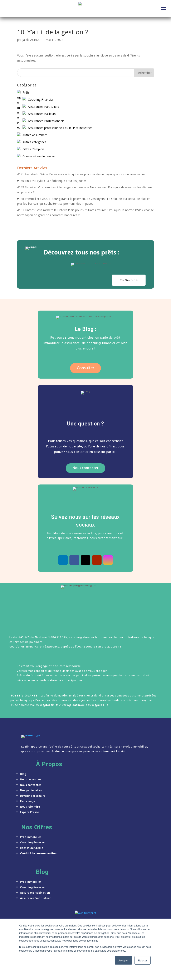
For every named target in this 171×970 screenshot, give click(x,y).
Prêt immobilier (30, 837)
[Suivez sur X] (85, 560)
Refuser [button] (142, 960)
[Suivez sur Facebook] (74, 560)
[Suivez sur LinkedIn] (63, 560)
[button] (163, 7)
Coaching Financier (40, 99)
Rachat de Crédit (31, 848)
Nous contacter (85, 468)
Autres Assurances (35, 135)
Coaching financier (32, 842)
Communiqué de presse (39, 156)
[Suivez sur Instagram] (108, 560)
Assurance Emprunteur (35, 898)
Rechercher (144, 73)
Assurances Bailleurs (42, 114)
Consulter (85, 368)
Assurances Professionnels (46, 121)
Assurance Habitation (35, 892)
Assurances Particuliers (43, 107)
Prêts (26, 92)
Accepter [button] (123, 960)
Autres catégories (34, 142)
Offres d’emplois (33, 149)
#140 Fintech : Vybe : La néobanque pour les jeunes (52, 181)
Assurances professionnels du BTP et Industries (60, 128)
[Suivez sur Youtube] (97, 560)
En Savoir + (128, 280)
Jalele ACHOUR (32, 40)
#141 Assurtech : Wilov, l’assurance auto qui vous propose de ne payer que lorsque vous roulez (81, 174)
